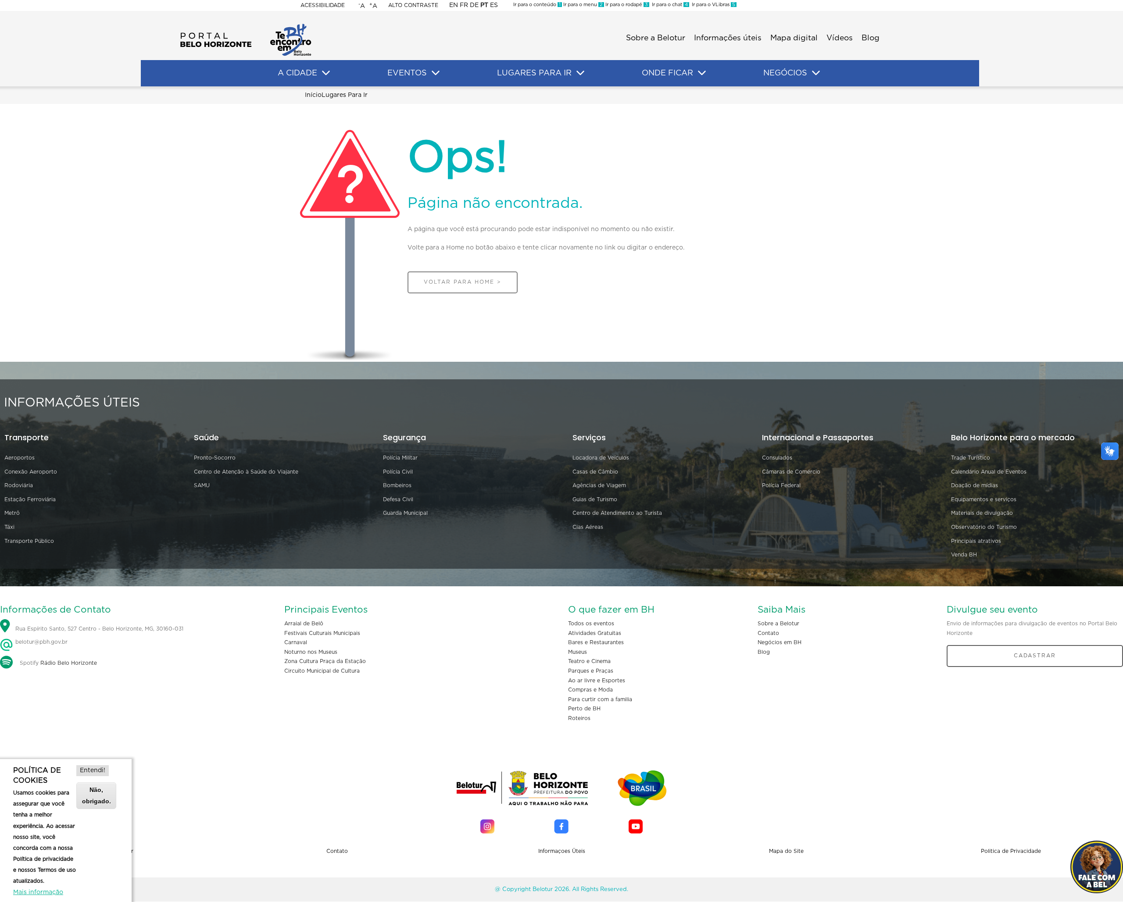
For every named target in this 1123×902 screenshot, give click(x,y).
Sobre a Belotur (655, 38)
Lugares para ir (345, 95)
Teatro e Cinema (589, 661)
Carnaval (295, 642)
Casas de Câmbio (595, 471)
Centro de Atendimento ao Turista (617, 513)
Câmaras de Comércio (791, 471)
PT (484, 5)
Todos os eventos (591, 623)
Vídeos (839, 38)
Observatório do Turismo (984, 527)
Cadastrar (1035, 655)
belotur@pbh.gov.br (41, 642)
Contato (768, 633)
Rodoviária (18, 485)
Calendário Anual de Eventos (988, 471)
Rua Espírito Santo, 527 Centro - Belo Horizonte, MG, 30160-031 (99, 628)
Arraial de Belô (303, 623)
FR (464, 5)
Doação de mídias (974, 485)
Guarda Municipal (405, 513)
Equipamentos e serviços (983, 499)
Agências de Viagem (599, 485)
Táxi (9, 527)
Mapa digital (794, 38)
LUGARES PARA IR (534, 73)
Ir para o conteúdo (537, 4)
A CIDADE (297, 73)
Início (313, 95)
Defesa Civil (398, 499)
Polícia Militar (400, 457)
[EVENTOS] (435, 73)
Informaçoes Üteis (561, 851)
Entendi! (92, 770)
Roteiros (579, 718)
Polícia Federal (781, 485)
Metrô (12, 513)
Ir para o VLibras (712, 4)
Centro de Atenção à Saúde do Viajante (246, 471)
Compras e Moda (590, 689)
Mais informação (38, 892)
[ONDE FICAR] (701, 73)
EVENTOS (407, 73)
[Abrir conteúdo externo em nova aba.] (487, 826)
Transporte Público (29, 541)
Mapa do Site (786, 851)
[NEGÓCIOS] (816, 73)
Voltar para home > (462, 282)
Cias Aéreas (587, 527)
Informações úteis (728, 38)
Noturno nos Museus (310, 652)
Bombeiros (397, 485)
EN (453, 5)
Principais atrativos (976, 541)
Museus (577, 652)
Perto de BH (584, 708)
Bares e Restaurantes (596, 642)
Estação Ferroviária (30, 499)
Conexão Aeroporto (30, 471)
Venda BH (964, 554)
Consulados (777, 457)
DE (474, 5)
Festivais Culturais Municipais (322, 633)
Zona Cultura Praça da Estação (325, 661)
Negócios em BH (779, 642)
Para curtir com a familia (600, 699)
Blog (871, 38)
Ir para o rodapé (626, 4)
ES (494, 5)
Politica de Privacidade (1011, 851)
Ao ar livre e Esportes (596, 680)
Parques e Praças (590, 671)
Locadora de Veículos (600, 457)
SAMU (202, 485)
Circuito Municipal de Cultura (322, 671)
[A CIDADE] (326, 73)
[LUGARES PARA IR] (580, 73)
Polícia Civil (398, 471)
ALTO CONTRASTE (413, 5)
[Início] (245, 26)
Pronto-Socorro (215, 457)
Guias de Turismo (594, 499)
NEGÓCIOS (785, 73)
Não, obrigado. (96, 795)
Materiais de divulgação (982, 513)
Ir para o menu (582, 4)
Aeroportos (19, 457)
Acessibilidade (322, 5)
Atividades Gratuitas (594, 633)
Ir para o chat (668, 4)
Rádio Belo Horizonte (68, 663)
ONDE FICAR (667, 73)
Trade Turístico (970, 457)
